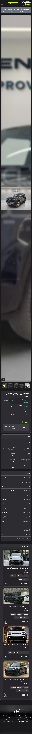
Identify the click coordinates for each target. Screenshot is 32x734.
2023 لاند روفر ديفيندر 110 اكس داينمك (17, 568)
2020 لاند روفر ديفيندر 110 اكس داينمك (17, 645)
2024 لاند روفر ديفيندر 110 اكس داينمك (17, 679)
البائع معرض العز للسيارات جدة (21, 617)
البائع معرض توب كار (23, 579)
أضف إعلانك (12, 4)
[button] (4, 386)
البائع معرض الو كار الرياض (22, 691)
